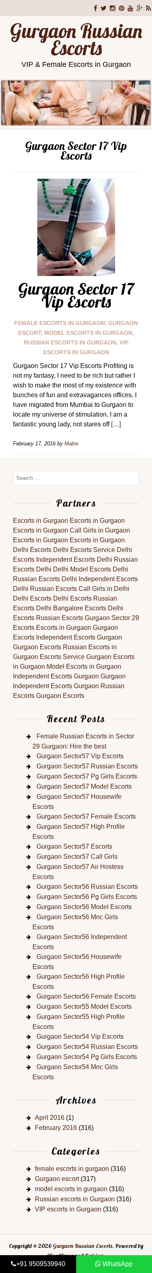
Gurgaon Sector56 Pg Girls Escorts (86, 896)
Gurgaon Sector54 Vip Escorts (80, 1036)
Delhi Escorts (32, 549)
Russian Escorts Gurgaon (73, 617)
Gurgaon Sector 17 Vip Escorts (76, 295)
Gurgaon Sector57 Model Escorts (84, 786)
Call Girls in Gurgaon (100, 530)
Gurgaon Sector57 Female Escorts (86, 816)
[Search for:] (76, 477)
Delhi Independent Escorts (100, 579)
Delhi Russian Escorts (45, 588)
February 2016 (56, 1127)
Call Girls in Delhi (104, 588)
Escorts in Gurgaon (40, 520)
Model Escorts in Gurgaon (84, 666)
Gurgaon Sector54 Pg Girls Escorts (86, 1056)
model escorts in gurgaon (88, 332)
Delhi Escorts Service (84, 549)
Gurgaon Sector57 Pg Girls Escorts (86, 776)
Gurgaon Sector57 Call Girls (77, 856)
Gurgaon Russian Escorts (76, 39)
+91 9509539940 (40, 1263)
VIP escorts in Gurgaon (68, 1209)
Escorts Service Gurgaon (75, 656)
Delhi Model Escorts (82, 569)
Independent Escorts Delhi (74, 559)
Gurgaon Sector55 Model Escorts (84, 1006)
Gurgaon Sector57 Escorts (74, 846)
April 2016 (49, 1117)
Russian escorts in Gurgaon (70, 342)
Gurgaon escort (57, 1178)
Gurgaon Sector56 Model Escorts (84, 906)
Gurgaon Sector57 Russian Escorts (87, 766)
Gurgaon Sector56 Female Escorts (86, 996)
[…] (116, 424)
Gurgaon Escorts (37, 647)
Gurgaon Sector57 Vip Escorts (80, 756)
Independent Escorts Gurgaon (79, 637)
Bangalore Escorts (79, 608)
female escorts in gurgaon (59, 323)
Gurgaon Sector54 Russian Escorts (87, 1046)
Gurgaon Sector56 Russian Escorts (87, 886)
